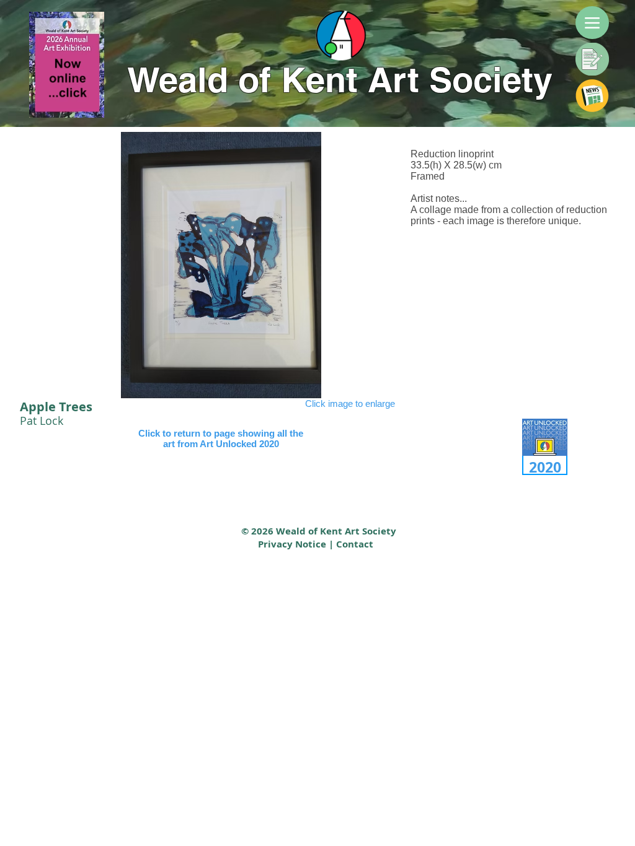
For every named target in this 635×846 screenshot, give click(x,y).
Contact (354, 544)
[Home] (342, 38)
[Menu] (592, 22)
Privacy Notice (292, 544)
